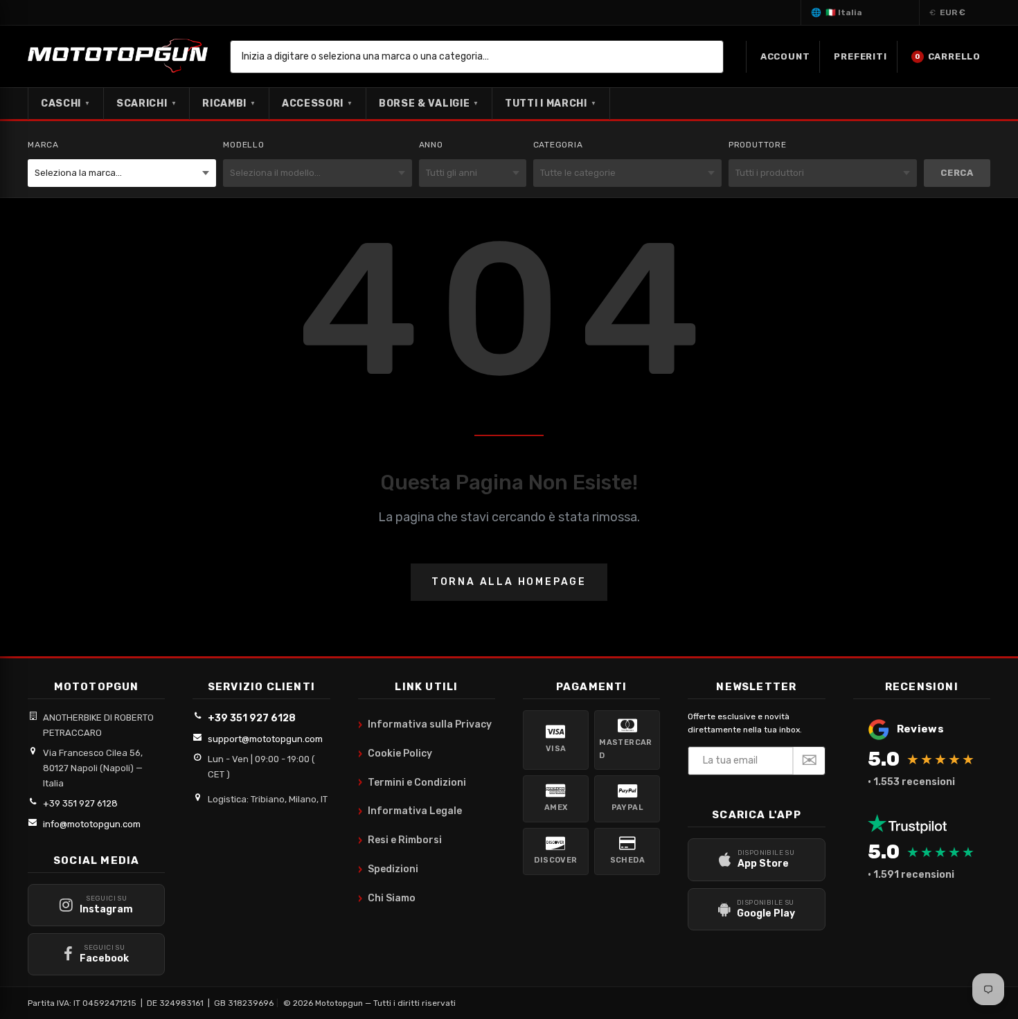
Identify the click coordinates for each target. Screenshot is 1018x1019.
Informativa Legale (410, 811)
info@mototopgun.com (92, 824)
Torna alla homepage (509, 582)
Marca (43, 145)
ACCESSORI (317, 103)
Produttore (758, 145)
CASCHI (66, 103)
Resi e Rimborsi (400, 840)
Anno (431, 145)
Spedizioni (388, 869)
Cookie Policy (395, 753)
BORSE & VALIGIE (429, 103)
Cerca (957, 173)
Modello (244, 145)
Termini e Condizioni (412, 782)
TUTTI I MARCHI (551, 103)
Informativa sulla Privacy (425, 724)
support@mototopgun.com (265, 739)
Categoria (558, 145)
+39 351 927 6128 (80, 803)
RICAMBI (229, 103)
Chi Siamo (387, 898)
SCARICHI (146, 103)
